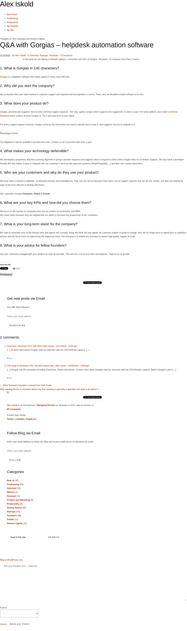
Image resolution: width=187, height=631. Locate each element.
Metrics (10, 492)
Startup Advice (14, 507)
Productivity (12, 22)
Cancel (3, 624)
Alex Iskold (20, 55)
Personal (11, 496)
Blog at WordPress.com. (11, 560)
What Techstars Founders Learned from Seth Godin (27, 385)
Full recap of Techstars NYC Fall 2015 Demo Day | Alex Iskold (36, 365)
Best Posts (12, 14)
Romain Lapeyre (58, 59)
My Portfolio (12, 26)
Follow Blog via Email (23, 433)
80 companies (14, 409)
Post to (3, 607)
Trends (10, 519)
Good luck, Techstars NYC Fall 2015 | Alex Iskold (30, 346)
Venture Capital (14, 523)
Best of (10, 480)
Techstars (53, 55)
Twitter (10, 419)
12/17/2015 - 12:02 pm (66, 346)
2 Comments (66, 55)
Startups (44, 55)
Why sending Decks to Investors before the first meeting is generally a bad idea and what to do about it (49, 389)
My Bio (10, 30)
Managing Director (46, 405)
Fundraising (12, 18)
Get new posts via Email (26, 298)
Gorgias (93, 59)
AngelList (31, 419)
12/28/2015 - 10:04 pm (78, 366)
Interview (34, 55)
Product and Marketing (18, 500)
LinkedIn (20, 419)
